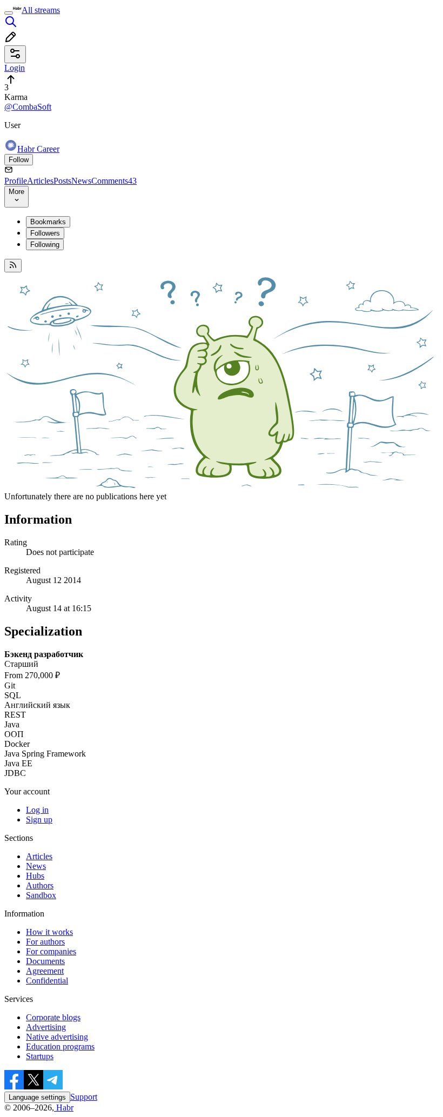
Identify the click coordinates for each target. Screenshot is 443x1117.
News (81, 180)
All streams (41, 10)
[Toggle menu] (8, 13)
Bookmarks (48, 222)
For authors (45, 941)
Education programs (60, 1046)
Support (83, 1096)
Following (44, 244)
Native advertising (57, 1036)
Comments (114, 180)
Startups (39, 1056)
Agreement (45, 970)
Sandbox (41, 895)
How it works (49, 932)
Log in (37, 809)
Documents (45, 961)
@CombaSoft (27, 106)
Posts (62, 180)
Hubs (35, 875)
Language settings (37, 1097)
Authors (39, 885)
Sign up (39, 819)
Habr (63, 1107)
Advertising (46, 1027)
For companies (51, 951)
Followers (45, 233)
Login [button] (14, 67)
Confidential (47, 980)
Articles (40, 180)
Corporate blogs (53, 1017)
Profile (15, 180)
